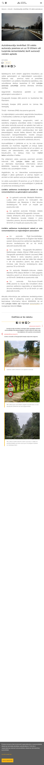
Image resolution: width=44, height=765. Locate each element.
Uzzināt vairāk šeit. (7, 754)
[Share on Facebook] (3, 66)
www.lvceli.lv (35, 304)
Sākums (4, 9)
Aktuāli (10, 9)
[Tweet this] (12, 66)
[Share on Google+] (9, 66)
